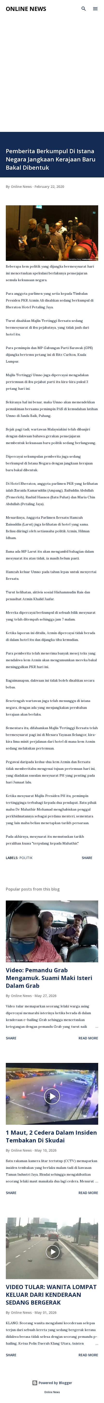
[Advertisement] (52, 77)
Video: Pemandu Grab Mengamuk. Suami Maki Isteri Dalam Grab (49, 977)
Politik (25, 857)
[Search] (84, 9)
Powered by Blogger (55, 1382)
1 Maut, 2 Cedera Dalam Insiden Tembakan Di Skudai (51, 1136)
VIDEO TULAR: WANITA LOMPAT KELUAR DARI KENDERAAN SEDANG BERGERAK (51, 1294)
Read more (88, 1038)
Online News (26, 9)
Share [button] (87, 857)
